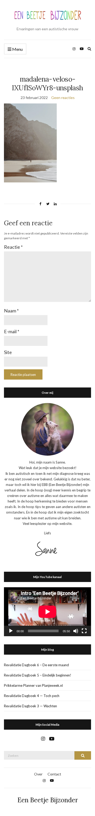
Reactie (13, 247)
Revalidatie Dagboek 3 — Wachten (30, 706)
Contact (54, 774)
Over (38, 774)
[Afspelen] (10, 631)
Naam (11, 311)
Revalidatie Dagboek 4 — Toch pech (31, 696)
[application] (47, 611)
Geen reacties (63, 97)
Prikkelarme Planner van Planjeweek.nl (33, 685)
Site (8, 352)
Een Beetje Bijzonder (47, 800)
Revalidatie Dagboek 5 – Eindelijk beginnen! (37, 675)
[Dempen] (75, 631)
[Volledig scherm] (84, 631)
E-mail (11, 331)
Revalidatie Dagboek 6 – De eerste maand (36, 665)
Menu (17, 49)
